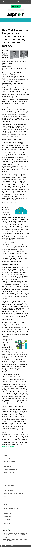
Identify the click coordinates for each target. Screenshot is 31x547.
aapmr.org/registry (8, 446)
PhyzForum (16, 3)
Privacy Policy (6, 539)
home (15, 15)
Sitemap (15, 540)
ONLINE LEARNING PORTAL (11, 508)
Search (22, 10)
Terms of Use (14, 539)
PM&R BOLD (7, 519)
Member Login (15, 6)
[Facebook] (1, 546)
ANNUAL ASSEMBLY (9, 488)
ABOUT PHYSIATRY (9, 472)
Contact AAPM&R (7, 540)
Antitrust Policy (23, 539)
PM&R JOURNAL (8, 516)
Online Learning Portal (18, 1)
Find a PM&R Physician (10, 485)
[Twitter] (5, 546)
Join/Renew (6, 1)
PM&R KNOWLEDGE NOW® (11, 511)
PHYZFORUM (7, 513)
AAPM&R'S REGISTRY (9, 490)
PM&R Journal (25, 3)
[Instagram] (12, 546)
